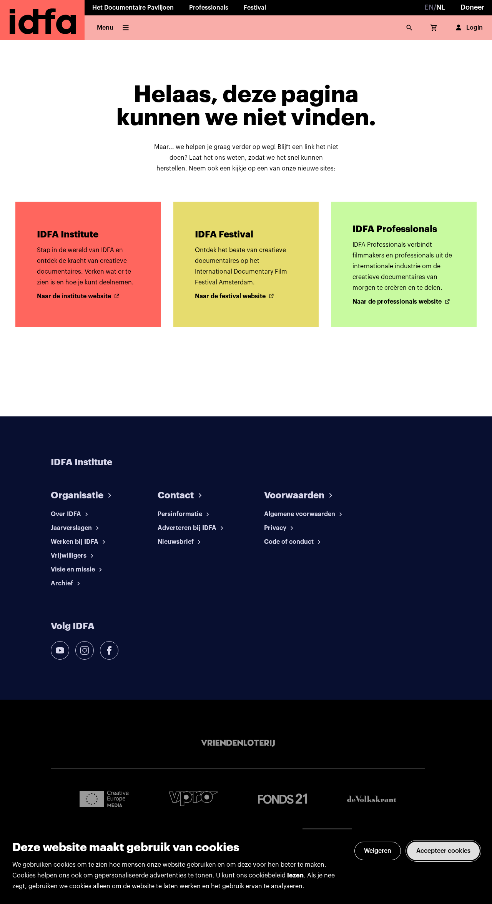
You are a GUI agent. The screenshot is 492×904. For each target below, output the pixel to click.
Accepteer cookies (443, 851)
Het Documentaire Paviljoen (133, 8)
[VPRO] (193, 798)
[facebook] (109, 650)
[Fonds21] (282, 799)
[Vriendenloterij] (238, 743)
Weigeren (377, 851)
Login (474, 28)
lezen (295, 875)
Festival (255, 8)
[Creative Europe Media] (104, 798)
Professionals (208, 8)
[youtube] (60, 650)
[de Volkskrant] (371, 798)
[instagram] (84, 650)
